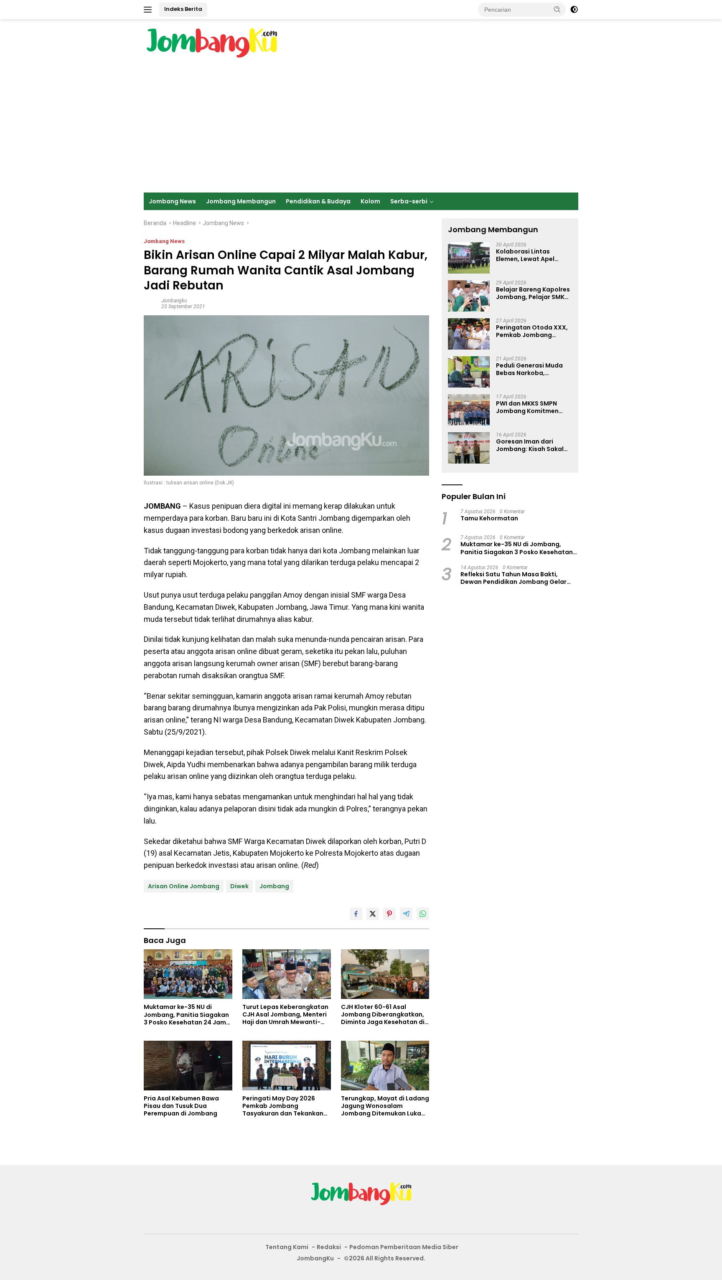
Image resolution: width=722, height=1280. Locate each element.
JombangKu (315, 1258)
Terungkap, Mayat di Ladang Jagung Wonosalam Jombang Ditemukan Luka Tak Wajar (385, 1106)
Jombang (274, 886)
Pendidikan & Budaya (318, 201)
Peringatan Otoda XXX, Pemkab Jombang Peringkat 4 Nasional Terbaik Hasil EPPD (532, 331)
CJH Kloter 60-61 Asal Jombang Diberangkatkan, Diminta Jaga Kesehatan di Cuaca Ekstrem (383, 1014)
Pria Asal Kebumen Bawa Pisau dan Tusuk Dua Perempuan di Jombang (181, 1106)
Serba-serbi (408, 201)
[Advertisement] (361, 129)
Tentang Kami (286, 1247)
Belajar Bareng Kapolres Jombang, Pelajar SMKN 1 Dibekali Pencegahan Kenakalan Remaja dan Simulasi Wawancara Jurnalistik (533, 293)
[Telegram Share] (406, 913)
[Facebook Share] (356, 913)
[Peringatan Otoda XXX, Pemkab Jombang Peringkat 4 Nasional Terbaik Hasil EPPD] (469, 334)
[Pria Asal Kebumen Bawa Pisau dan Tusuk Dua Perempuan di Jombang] (188, 1065)
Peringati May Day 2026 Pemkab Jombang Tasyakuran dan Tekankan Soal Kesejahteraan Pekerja (284, 1106)
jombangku (174, 301)
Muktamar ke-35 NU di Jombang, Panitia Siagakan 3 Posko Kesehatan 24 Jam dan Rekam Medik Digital (186, 1014)
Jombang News (172, 201)
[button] (557, 9)
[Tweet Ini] (372, 913)
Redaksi (329, 1247)
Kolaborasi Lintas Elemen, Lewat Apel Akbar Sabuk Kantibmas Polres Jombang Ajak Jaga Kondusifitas (533, 255)
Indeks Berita (183, 9)
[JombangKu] (212, 42)
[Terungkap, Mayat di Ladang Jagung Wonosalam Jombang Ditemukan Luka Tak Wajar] (385, 1065)
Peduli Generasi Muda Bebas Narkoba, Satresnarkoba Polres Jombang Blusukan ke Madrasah (529, 369)
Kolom (370, 201)
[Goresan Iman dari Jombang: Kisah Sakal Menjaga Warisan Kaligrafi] (469, 448)
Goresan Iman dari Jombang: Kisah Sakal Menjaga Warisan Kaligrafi (530, 445)
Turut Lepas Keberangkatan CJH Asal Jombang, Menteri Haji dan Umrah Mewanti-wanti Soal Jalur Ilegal (285, 1014)
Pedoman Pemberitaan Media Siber (403, 1247)
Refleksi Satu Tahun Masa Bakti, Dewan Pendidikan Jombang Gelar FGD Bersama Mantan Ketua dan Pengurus (513, 578)
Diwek (239, 886)
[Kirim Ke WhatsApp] (423, 913)
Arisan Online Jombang (183, 886)
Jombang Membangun (241, 201)
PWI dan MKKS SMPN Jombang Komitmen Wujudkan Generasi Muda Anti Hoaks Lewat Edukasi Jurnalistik (532, 407)
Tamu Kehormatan (489, 518)
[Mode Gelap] (574, 10)
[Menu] (149, 10)
